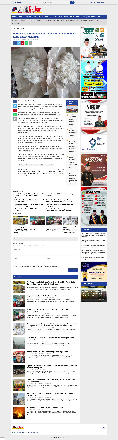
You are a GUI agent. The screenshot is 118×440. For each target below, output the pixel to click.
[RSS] (104, 427)
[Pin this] (22, 43)
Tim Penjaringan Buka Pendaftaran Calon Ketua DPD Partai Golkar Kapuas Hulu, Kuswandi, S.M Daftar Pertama (20, 229)
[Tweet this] (19, 43)
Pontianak (36, 383)
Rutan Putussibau (42, 164)
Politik (37, 285)
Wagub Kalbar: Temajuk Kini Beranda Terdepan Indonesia (37, 227)
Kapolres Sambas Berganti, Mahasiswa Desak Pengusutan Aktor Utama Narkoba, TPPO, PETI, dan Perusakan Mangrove (28, 195)
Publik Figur (41, 285)
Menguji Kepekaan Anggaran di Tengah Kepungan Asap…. (48, 352)
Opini (28, 353)
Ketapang (29, 369)
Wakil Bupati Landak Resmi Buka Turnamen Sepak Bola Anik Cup (73, 132)
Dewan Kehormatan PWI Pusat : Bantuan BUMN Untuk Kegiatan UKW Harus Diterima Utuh (53, 172)
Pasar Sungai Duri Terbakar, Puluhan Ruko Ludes (45, 407)
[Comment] (30, 43)
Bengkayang (29, 409)
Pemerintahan (29, 297)
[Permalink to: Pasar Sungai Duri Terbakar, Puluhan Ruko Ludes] (19, 412)
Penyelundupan (30, 164)
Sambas (43, 297)
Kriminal (32, 369)
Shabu (51, 164)
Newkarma (56, 437)
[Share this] (15, 43)
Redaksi (28, 432)
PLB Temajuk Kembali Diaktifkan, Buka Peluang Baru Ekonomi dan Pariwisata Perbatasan (93, 246)
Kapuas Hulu (27, 39)
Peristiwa (32, 39)
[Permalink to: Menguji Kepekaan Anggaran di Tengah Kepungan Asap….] (19, 356)
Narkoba (21, 164)
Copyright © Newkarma (18, 432)
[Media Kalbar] (26, 9)
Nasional (28, 327)
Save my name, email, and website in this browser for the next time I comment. (36, 266)
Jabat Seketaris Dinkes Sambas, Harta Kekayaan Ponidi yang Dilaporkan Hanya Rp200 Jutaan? (29, 172)
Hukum (22, 39)
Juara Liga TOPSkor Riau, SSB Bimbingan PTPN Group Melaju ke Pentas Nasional (73, 119)
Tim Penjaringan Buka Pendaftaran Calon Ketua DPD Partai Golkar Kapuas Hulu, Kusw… (92, 293)
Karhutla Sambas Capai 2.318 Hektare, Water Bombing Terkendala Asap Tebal (92, 258)
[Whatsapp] (26, 43)
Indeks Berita (34, 432)
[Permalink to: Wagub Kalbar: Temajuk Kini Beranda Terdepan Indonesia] (37, 220)
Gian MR (66, 437)
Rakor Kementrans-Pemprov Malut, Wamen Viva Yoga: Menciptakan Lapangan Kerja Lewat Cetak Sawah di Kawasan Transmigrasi (70, 229)
